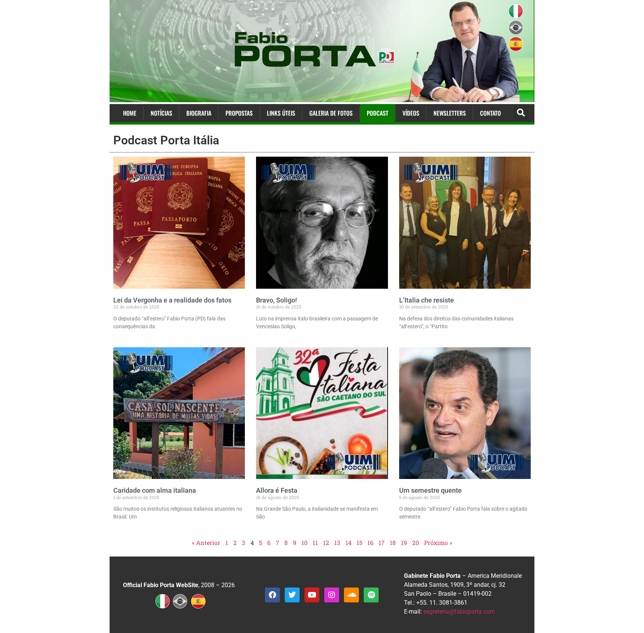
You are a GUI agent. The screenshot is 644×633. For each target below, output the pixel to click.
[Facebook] (272, 594)
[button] (521, 113)
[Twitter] (292, 594)
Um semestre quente (430, 490)
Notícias (161, 113)
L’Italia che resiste (426, 300)
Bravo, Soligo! (276, 300)
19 (404, 542)
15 (359, 542)
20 (415, 542)
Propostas (239, 113)
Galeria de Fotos (331, 113)
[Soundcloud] (351, 594)
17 (382, 542)
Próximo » (438, 542)
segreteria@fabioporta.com (459, 611)
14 (348, 542)
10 (304, 542)
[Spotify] (371, 594)
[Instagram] (331, 594)
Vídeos (410, 113)
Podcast (377, 113)
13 (337, 542)
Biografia (198, 113)
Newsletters (449, 113)
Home (129, 113)
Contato (490, 113)
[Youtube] (311, 594)
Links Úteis (281, 113)
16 (370, 542)
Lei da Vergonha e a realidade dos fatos (172, 300)
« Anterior (206, 542)
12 (326, 542)
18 (393, 542)
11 (315, 542)
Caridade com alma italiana (154, 490)
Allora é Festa (276, 490)
